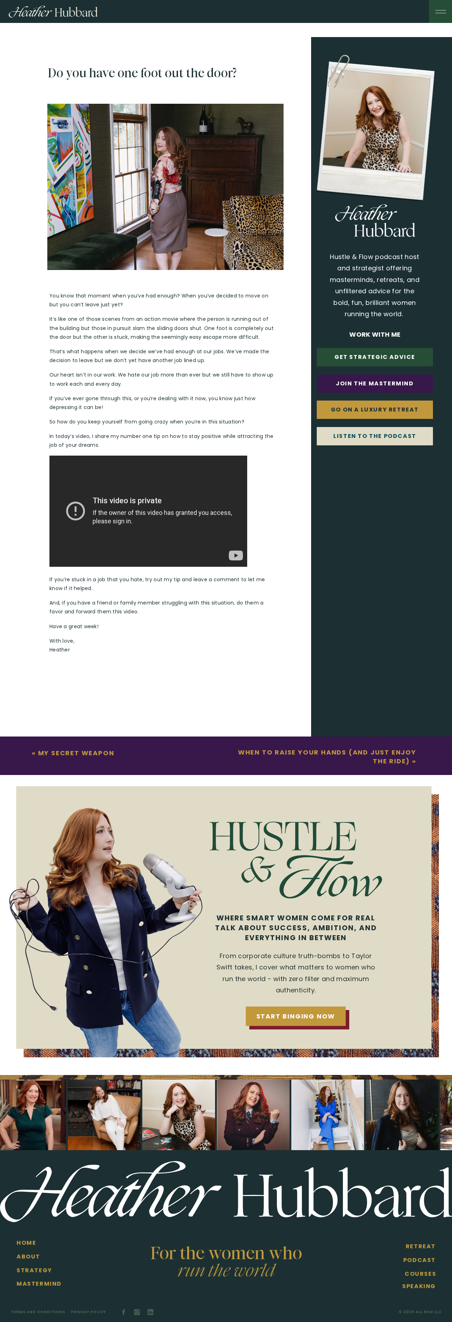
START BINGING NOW (295, 1016)
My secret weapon (76, 753)
